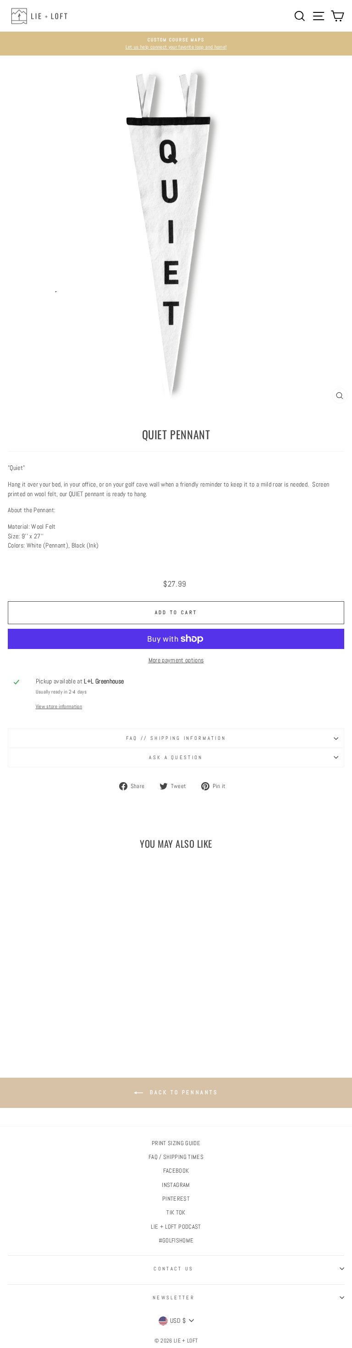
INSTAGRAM (176, 1185)
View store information (59, 706)
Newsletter (174, 1297)
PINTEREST (176, 1199)
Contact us (173, 1268)
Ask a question (176, 757)
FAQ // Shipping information (176, 738)
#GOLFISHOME (176, 1240)
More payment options (176, 660)
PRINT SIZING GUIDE (176, 1143)
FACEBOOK (176, 1171)
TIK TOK (175, 1212)
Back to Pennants (182, 1092)
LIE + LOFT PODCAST (176, 1227)
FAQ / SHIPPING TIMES (176, 1157)
